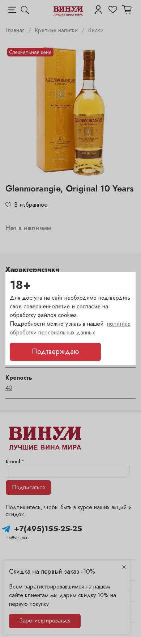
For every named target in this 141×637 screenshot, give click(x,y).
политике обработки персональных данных (70, 328)
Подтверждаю (55, 351)
